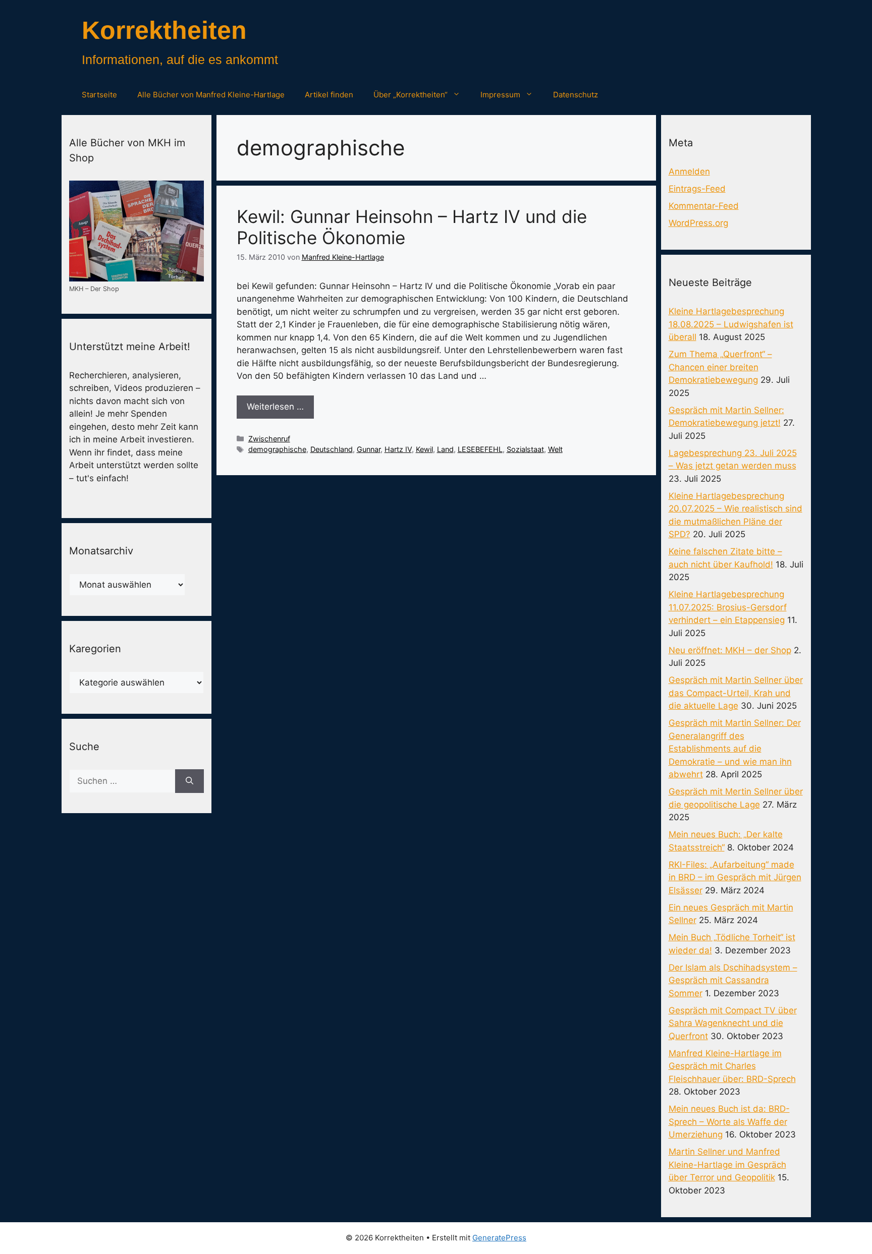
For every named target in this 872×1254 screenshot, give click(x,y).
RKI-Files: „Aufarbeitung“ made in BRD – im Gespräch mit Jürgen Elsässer (735, 877)
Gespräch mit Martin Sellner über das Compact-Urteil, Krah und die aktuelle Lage (736, 693)
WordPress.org (698, 223)
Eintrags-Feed (697, 189)
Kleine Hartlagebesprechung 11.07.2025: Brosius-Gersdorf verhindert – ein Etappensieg (728, 607)
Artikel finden (329, 94)
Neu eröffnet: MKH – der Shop (730, 650)
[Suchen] (189, 781)
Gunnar (368, 449)
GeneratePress (499, 1237)
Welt (555, 449)
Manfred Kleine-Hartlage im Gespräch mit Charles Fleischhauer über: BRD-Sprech (732, 1066)
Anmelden (689, 171)
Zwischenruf (269, 438)
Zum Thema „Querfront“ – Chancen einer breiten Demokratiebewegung (720, 367)
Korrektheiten (164, 30)
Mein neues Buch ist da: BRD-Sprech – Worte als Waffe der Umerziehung (729, 1121)
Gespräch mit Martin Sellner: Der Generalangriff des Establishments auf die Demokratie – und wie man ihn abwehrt (735, 748)
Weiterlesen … (275, 407)
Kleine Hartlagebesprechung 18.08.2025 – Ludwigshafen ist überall (731, 324)
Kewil (424, 449)
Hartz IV (398, 449)
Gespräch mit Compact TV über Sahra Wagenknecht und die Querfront (733, 1023)
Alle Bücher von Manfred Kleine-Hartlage (211, 94)
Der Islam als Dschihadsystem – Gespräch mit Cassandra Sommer (733, 980)
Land (445, 449)
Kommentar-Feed (704, 206)
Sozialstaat (525, 449)
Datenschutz (575, 94)
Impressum (500, 94)
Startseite (99, 94)
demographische (277, 449)
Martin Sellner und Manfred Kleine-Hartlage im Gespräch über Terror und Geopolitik (727, 1164)
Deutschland (331, 449)
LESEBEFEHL (480, 449)
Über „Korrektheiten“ (410, 94)
